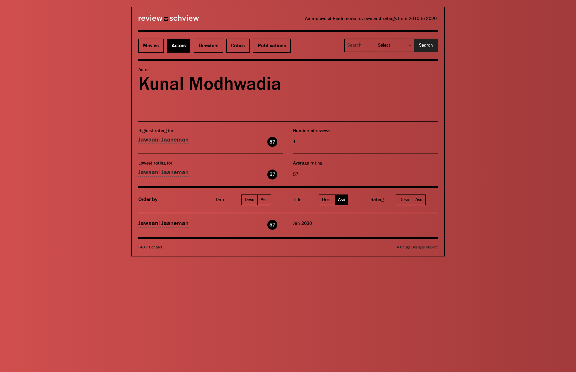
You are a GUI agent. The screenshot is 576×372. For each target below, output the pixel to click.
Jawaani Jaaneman (163, 140)
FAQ (141, 247)
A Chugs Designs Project (417, 247)
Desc (249, 200)
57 (272, 142)
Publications (272, 45)
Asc (264, 200)
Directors (208, 45)
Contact (155, 247)
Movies (151, 45)
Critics (238, 45)
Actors (179, 45)
